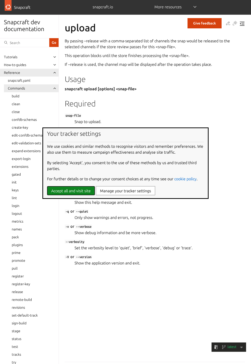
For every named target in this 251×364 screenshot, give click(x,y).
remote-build (22, 300)
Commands (16, 88)
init (14, 182)
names (17, 229)
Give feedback (204, 23)
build (15, 96)
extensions (20, 167)
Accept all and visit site (71, 191)
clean (16, 104)
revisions (18, 307)
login (15, 206)
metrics (17, 221)
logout (17, 214)
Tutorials (10, 57)
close (16, 112)
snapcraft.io (103, 7)
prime (16, 253)
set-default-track (25, 315)
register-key (21, 284)
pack (15, 237)
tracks (16, 354)
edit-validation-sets (26, 143)
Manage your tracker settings (125, 191)
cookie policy (185, 179)
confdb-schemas (24, 120)
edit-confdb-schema (27, 135)
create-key (20, 127)
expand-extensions (26, 151)
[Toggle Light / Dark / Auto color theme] (234, 24)
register (18, 276)
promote (18, 260)
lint (14, 198)
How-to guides (15, 65)
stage (16, 331)
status (16, 339)
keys (15, 190)
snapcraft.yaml (19, 80)
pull (15, 268)
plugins (17, 245)
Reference (12, 73)
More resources (168, 7)
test (15, 347)
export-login (21, 159)
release (17, 292)
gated (16, 174)
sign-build (19, 323)
